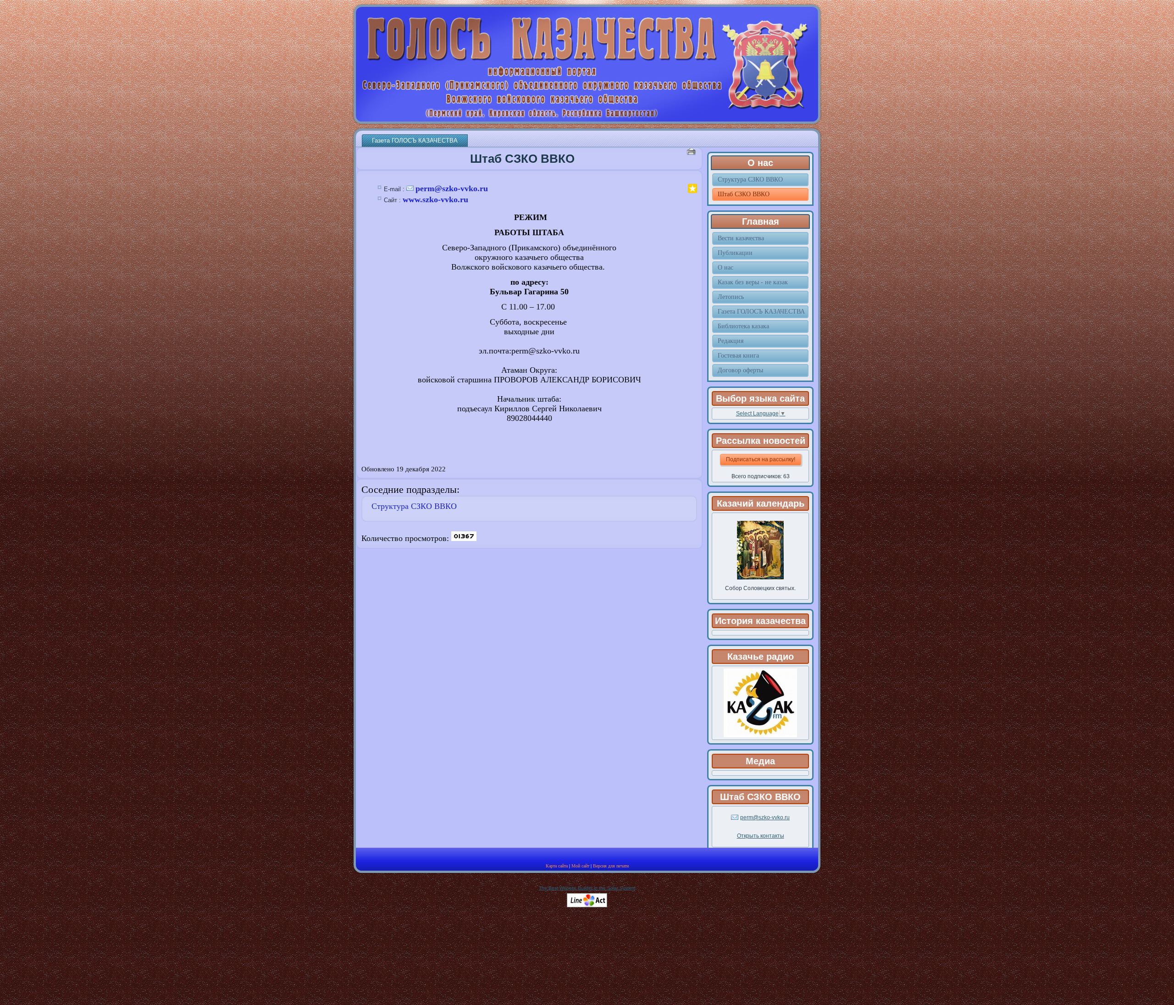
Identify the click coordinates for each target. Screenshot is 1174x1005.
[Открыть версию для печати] (692, 151)
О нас (760, 163)
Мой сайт (580, 865)
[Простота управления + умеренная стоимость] (587, 905)
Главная (760, 221)
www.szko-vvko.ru (435, 199)
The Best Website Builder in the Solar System (587, 887)
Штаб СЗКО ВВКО (522, 159)
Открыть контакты (760, 836)
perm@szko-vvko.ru (451, 188)
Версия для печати (611, 865)
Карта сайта (557, 865)
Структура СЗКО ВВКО (414, 506)
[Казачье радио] (760, 735)
